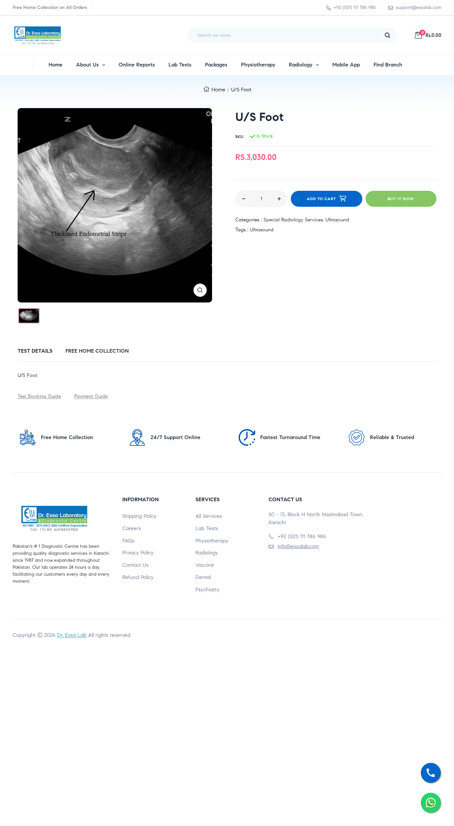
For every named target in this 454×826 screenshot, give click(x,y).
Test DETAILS (35, 351)
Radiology (206, 552)
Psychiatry (207, 589)
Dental (203, 577)
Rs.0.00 (431, 35)
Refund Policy (138, 577)
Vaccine (204, 565)
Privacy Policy (138, 552)
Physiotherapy (211, 540)
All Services (208, 516)
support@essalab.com (418, 7)
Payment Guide (91, 396)
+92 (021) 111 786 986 (355, 7)
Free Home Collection (97, 351)
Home (218, 89)
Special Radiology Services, (294, 220)
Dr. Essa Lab (71, 635)
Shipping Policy (139, 516)
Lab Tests (206, 528)
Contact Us (135, 565)
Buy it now (401, 198)
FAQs (128, 540)
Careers (131, 528)
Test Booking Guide (39, 396)
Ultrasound (337, 220)
